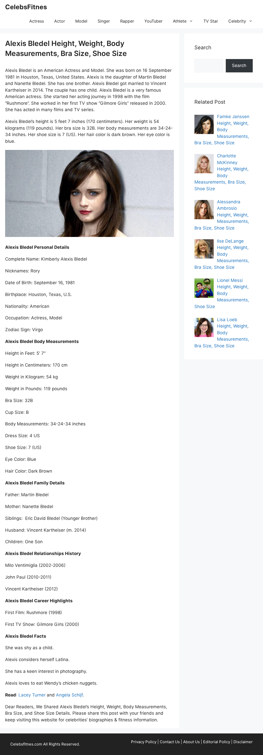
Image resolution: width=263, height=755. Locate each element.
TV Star (210, 21)
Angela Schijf (69, 694)
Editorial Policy (216, 741)
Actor (59, 21)
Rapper (127, 21)
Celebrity (237, 21)
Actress (36, 21)
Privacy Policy (143, 741)
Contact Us (170, 741)
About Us (191, 741)
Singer (104, 21)
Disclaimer (243, 741)
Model (81, 21)
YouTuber (153, 21)
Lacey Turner (31, 694)
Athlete (179, 21)
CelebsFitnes (26, 7)
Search (239, 65)
